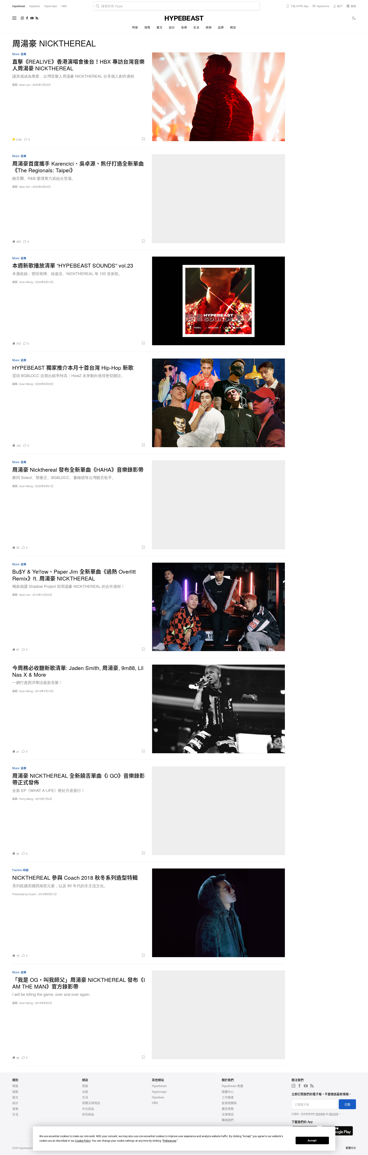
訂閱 (347, 1104)
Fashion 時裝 (20, 870)
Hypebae (158, 1097)
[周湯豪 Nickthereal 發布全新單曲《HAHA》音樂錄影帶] (218, 504)
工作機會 (228, 1097)
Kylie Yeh (24, 186)
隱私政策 (333, 1114)
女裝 (85, 1091)
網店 (233, 27)
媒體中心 (228, 1091)
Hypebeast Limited (30, 1148)
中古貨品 (88, 1108)
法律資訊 (228, 1114)
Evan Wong (26, 282)
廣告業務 (228, 1108)
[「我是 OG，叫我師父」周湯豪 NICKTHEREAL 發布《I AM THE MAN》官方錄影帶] (218, 1014)
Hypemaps (159, 1091)
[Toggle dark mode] (354, 18)
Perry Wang (26, 799)
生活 (196, 27)
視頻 (208, 27)
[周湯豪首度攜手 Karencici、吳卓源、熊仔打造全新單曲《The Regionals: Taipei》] (218, 198)
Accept (312, 1140)
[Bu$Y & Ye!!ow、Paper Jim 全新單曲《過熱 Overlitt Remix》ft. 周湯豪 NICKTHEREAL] (218, 606)
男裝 (85, 1086)
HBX (155, 1103)
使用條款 (320, 1114)
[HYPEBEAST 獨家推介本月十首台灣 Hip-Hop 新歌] (218, 402)
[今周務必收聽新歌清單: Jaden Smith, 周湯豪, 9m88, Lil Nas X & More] (218, 708)
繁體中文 (351, 1148)
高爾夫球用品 (91, 1103)
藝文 (159, 27)
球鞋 (147, 27)
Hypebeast (159, 1086)
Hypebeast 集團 (232, 1086)
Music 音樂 (19, 54)
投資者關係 (229, 1103)
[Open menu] (14, 18)
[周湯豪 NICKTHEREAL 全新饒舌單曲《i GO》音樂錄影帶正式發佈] (218, 810)
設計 (172, 27)
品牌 (221, 27)
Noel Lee (24, 84)
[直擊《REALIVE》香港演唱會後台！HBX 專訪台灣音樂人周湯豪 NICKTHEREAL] (218, 96)
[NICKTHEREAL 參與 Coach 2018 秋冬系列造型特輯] (218, 912)
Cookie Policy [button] (82, 1140)
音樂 (184, 27)
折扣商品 (88, 1114)
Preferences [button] (169, 1140)
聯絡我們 (228, 1120)
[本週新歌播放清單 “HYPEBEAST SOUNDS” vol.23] (218, 300)
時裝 (135, 27)
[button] (89, 139)
